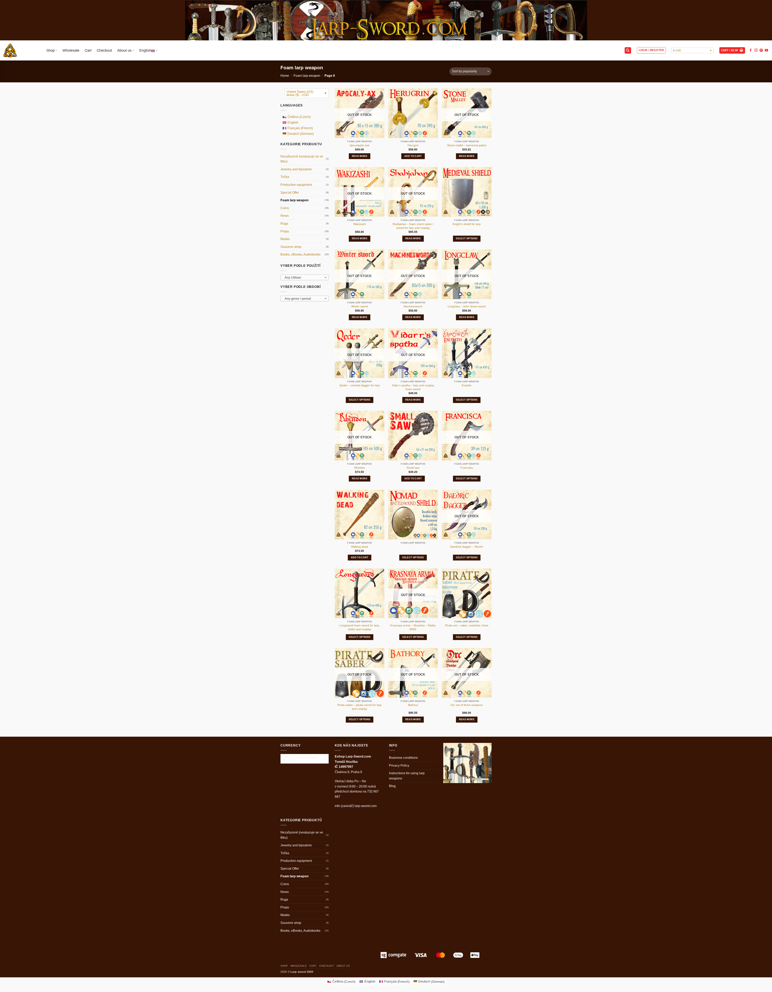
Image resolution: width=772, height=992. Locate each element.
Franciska (466, 467)
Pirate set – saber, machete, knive (466, 625)
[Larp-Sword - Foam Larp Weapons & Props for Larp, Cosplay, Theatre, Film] (21, 50)
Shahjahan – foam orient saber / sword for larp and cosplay (412, 225)
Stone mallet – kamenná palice (466, 145)
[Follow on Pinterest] (761, 50)
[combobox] (304, 277)
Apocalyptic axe (360, 145)
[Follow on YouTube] (766, 50)
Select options (466, 238)
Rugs (284, 223)
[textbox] (303, 277)
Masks (285, 239)
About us (124, 50)
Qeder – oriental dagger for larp (359, 385)
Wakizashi (359, 224)
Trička (284, 177)
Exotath (466, 385)
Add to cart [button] (413, 156)
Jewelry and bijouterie (296, 169)
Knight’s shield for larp (467, 224)
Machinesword (413, 306)
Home (284, 75)
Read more (359, 156)
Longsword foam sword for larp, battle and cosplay (359, 627)
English (145, 50)
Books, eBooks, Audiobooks (300, 254)
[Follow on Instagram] (756, 50)
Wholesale (71, 50)
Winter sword (359, 306)
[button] (628, 50)
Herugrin (413, 145)
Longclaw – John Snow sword (467, 306)
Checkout (104, 50)
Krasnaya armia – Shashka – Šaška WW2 (413, 627)
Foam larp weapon (307, 75)
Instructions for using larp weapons (407, 775)
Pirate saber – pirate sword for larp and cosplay (359, 706)
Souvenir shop (290, 247)
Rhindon (359, 467)
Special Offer (289, 192)
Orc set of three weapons (467, 705)
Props (284, 231)
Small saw (413, 467)
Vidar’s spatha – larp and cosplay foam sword (413, 387)
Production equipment (296, 184)
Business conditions (403, 757)
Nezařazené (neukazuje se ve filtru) (301, 159)
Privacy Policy (399, 765)
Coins (284, 208)
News (284, 215)
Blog (392, 786)
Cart (88, 50)
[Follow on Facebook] (750, 50)
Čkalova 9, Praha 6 (348, 772)
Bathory (413, 705)
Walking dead (359, 546)
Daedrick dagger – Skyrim (466, 546)
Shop (50, 50)
